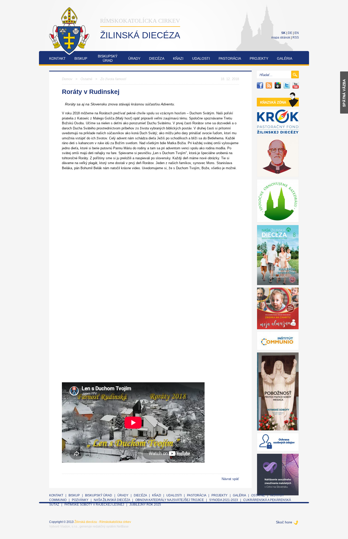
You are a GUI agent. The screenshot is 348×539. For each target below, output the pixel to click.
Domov (67, 79)
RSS (295, 37)
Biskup (80, 58)
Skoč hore (284, 522)
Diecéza (156, 58)
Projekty (259, 58)
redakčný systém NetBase (111, 526)
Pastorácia (230, 58)
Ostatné (86, 79)
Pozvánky (80, 500)
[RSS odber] (269, 85)
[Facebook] (260, 85)
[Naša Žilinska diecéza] (278, 255)
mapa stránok (280, 37)
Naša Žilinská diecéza (112, 500)
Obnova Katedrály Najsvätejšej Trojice (169, 500)
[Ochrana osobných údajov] (278, 442)
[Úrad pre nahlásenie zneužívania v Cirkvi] (278, 475)
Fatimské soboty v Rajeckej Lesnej (94, 504)
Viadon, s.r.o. (69, 526)
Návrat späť (230, 479)
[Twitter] (287, 85)
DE (290, 33)
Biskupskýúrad (107, 58)
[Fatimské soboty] (278, 391)
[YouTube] (295, 85)
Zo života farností (113, 79)
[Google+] (278, 85)
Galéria (284, 58)
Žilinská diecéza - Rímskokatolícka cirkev (102, 522)
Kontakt (57, 58)
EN (297, 33)
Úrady (134, 58)
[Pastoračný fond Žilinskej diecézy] (278, 121)
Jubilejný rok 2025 (145, 504)
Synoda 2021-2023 (223, 500)
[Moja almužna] (278, 308)
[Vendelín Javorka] (278, 156)
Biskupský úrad (98, 495)
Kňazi (178, 58)
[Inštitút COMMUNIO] (278, 341)
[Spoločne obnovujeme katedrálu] (278, 201)
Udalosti (201, 58)
